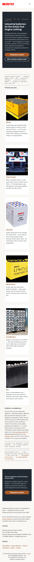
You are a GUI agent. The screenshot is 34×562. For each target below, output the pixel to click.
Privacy (29, 553)
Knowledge (5, 548)
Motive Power (10, 284)
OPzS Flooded (11, 177)
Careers (12, 548)
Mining (8, 122)
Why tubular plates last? (17, 59)
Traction (24, 545)
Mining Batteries (16, 545)
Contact (18, 548)
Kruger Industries (7, 519)
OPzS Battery (6, 545)
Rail (7, 389)
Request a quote (17, 55)
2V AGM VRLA (11, 337)
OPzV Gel (9, 230)
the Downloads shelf (19, 432)
